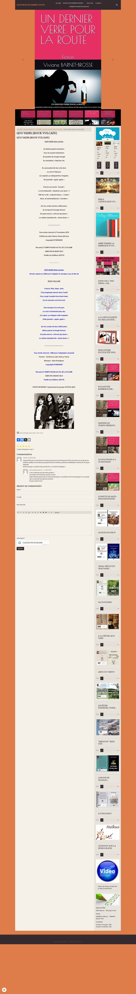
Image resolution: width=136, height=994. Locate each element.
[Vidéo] (46, 562)
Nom (18, 539)
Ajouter (20, 598)
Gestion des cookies (75, 991)
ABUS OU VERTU (106, 722)
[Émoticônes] (51, 562)
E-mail (19, 547)
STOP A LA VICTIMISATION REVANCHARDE (116, 197)
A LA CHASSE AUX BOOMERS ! (107, 197)
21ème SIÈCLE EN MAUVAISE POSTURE (106, 617)
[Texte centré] (35, 562)
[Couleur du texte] (29, 562)
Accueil (58, 3)
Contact (98, 3)
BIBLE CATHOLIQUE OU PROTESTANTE (106, 250)
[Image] (43, 562)
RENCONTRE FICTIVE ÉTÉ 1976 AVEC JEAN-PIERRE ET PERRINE (107, 401)
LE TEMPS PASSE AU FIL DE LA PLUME (48, 179)
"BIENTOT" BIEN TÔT (106, 792)
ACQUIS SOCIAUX (107, 582)
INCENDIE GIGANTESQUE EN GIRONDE (99, 198)
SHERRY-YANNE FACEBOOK (79, 6)
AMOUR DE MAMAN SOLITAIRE (103, 828)
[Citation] (32, 562)
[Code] (48, 562)
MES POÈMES (28, 179)
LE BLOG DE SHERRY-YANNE (73, 3)
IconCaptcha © (45, 594)
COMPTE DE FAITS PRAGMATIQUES (107, 547)
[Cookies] (4, 990)
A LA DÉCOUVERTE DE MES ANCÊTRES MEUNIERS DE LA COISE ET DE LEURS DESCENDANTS (107, 368)
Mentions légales (60, 991)
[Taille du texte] (26, 562)
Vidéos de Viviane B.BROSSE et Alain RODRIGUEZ (107, 937)
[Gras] (18, 562)
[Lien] (38, 562)
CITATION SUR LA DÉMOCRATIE (107, 897)
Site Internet (21, 554)
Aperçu (57, 562)
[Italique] (20, 562)
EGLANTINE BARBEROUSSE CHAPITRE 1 (105, 437)
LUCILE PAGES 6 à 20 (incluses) (107, 510)
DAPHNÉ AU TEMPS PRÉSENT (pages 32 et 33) (106, 474)
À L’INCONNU (105, 863)
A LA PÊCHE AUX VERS (106, 687)
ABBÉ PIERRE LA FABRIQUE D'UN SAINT (106, 294)
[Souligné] (23, 562)
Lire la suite (99, 215)
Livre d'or (90, 3)
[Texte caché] (40, 562)
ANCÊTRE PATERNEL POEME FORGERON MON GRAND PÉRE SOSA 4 (107, 756)
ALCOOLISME (105, 652)
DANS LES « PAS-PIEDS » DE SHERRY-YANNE (106, 332)
